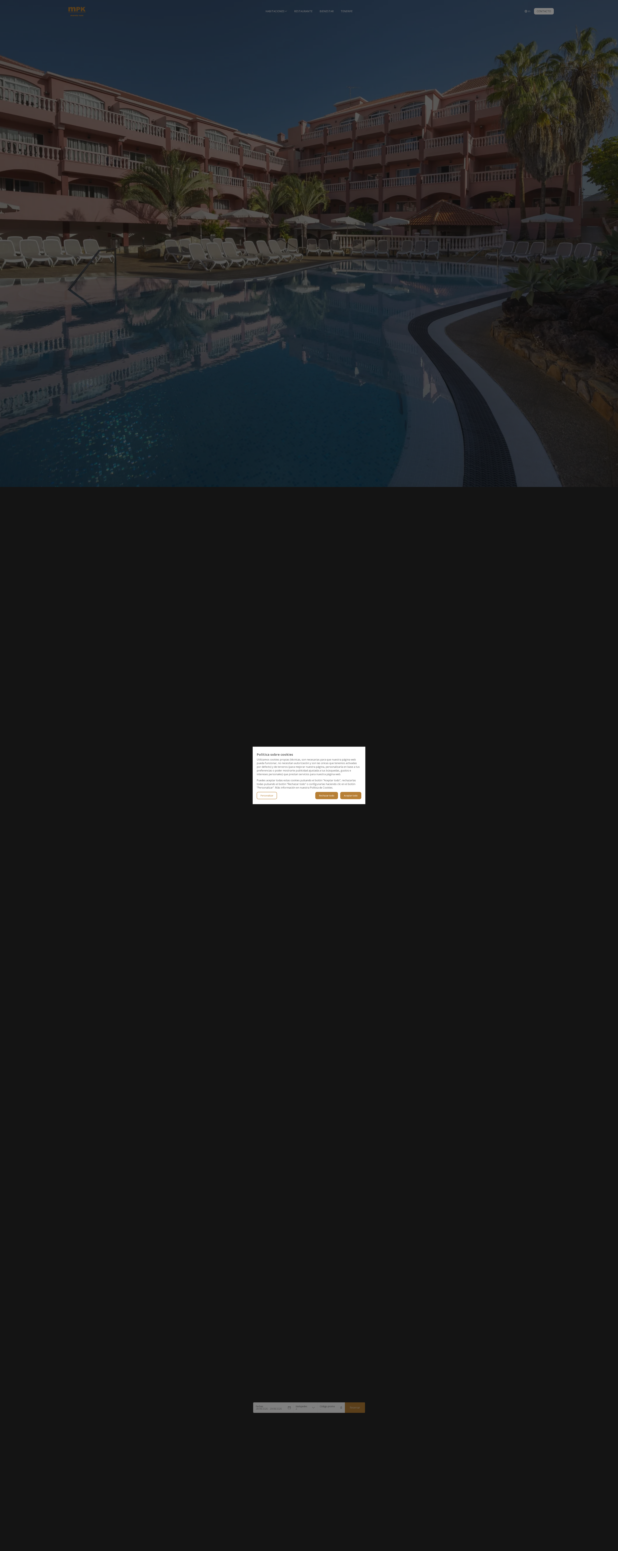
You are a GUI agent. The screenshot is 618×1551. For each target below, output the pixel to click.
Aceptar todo (351, 795)
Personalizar (266, 795)
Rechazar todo (326, 795)
